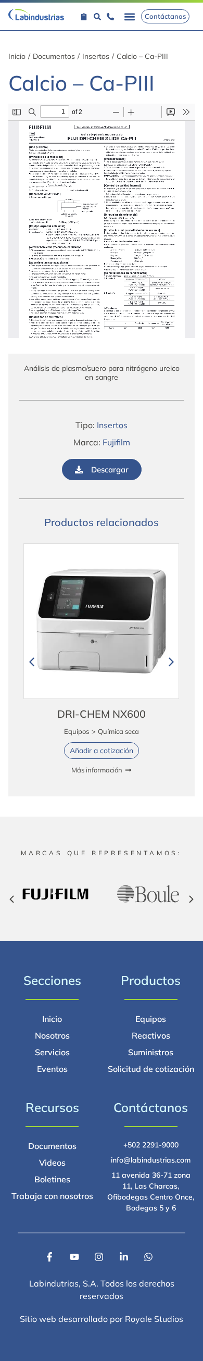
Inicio (17, 56)
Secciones (52, 980)
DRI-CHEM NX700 (101, 713)
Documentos (54, 56)
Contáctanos (150, 1107)
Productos (151, 980)
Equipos (76, 731)
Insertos (95, 56)
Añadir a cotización (101, 750)
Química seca (118, 731)
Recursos (52, 1107)
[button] (129, 16)
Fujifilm (116, 442)
